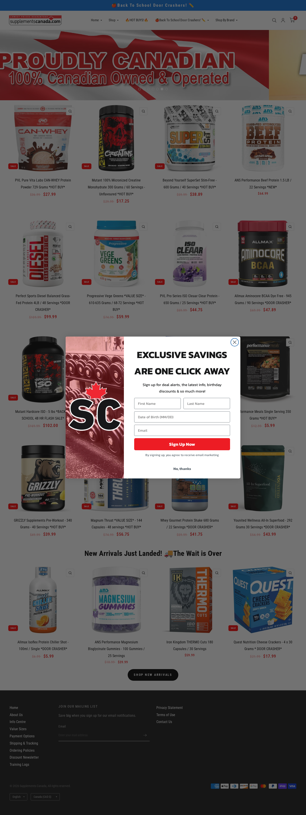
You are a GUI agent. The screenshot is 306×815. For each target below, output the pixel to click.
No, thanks (182, 468)
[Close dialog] (235, 342)
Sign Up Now (182, 444)
